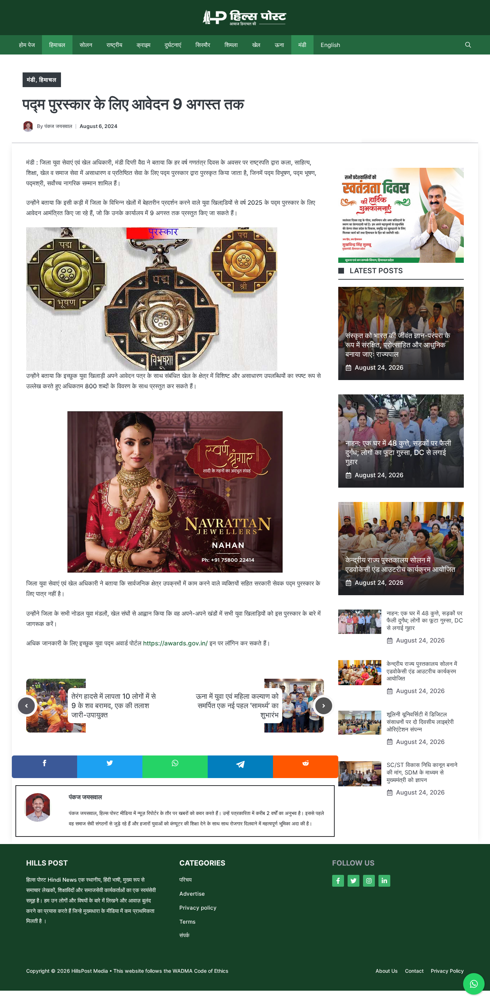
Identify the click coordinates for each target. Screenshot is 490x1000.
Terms (187, 921)
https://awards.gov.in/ (176, 643)
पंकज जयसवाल (58, 126)
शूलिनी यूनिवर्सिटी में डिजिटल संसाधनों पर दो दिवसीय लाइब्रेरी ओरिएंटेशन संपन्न (420, 722)
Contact (414, 971)
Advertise (192, 893)
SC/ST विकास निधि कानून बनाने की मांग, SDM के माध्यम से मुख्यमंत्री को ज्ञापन (422, 772)
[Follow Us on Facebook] (338, 881)
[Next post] (324, 706)
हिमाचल (57, 44)
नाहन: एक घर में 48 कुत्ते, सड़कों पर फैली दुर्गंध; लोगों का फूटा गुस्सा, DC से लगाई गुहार (398, 452)
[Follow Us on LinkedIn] (384, 881)
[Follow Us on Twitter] (353, 881)
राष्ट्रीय (114, 44)
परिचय (185, 879)
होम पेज (27, 44)
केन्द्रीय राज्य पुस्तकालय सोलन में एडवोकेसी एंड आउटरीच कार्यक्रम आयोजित (422, 671)
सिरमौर (202, 44)
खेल (256, 44)
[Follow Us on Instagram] (369, 881)
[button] (468, 44)
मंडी (302, 44)
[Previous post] (26, 706)
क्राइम (143, 44)
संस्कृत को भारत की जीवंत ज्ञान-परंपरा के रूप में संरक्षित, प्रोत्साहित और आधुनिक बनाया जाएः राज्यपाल (397, 345)
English (330, 44)
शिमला (231, 44)
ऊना (279, 44)
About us (387, 971)
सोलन (86, 44)
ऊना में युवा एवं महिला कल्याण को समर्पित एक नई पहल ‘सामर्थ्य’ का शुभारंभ (237, 705)
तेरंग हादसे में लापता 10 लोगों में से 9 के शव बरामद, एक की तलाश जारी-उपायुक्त (113, 705)
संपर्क (184, 935)
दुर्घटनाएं (173, 44)
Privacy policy (198, 907)
